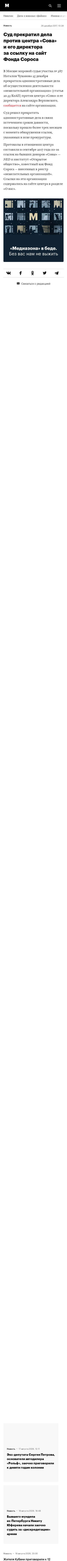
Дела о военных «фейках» (32, 15)
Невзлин (8, 15)
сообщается (12, 105)
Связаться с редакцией (35, 283)
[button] (59, 5)
